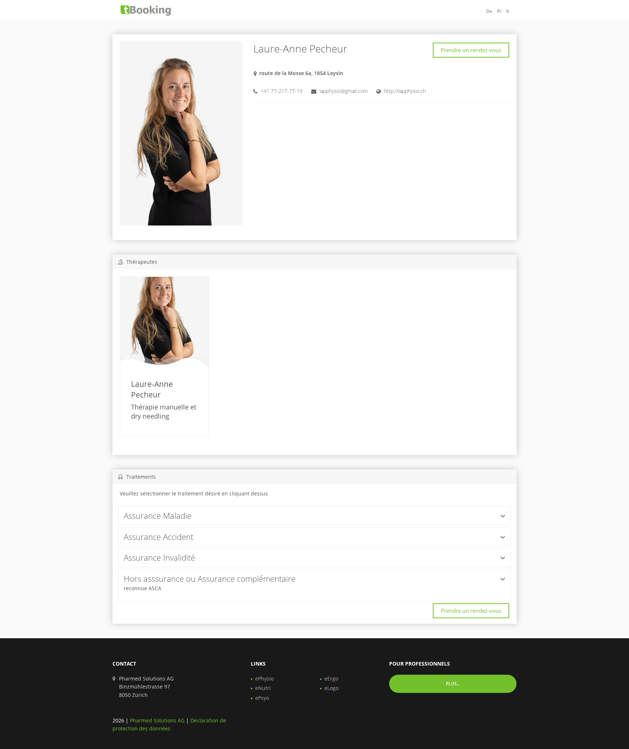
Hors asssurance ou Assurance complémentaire (210, 578)
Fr (499, 11)
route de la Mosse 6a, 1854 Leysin (301, 73)
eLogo (331, 688)
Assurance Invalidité (159, 557)
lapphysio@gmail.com (344, 90)
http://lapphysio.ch (405, 90)
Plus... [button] (453, 684)
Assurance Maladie (157, 515)
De (489, 11)
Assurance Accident (158, 536)
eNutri (263, 688)
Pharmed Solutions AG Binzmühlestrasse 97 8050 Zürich (146, 686)
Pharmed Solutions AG (157, 720)
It (507, 11)
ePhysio (264, 678)
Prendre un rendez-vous (471, 50)
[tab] (314, 515)
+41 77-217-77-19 (281, 90)
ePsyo (262, 697)
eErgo (331, 678)
